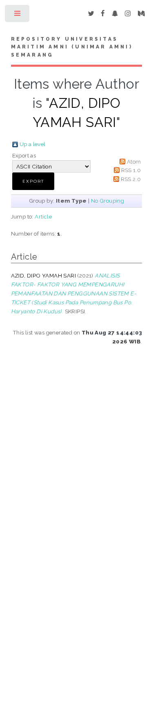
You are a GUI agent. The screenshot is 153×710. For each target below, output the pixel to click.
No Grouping (107, 200)
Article (43, 216)
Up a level (33, 144)
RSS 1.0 (131, 170)
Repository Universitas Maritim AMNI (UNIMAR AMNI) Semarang (72, 47)
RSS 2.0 (131, 179)
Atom (134, 161)
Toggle (17, 15)
